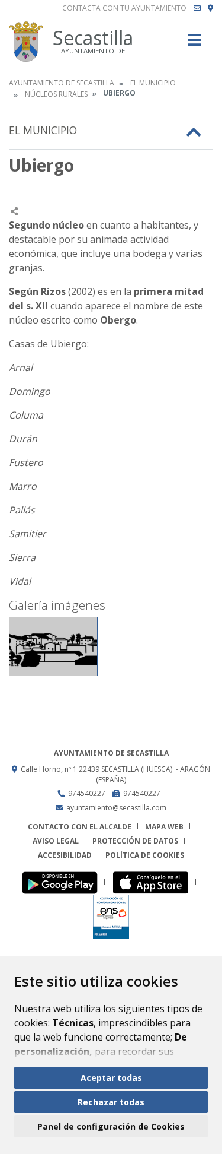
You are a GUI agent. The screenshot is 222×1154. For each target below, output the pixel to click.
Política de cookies (144, 855)
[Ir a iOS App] (154, 882)
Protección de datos (135, 841)
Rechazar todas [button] (111, 1102)
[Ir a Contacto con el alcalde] (197, 8)
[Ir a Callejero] (210, 8)
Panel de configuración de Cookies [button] (111, 1126)
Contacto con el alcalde (79, 827)
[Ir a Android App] (63, 882)
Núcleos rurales (56, 94)
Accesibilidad (65, 855)
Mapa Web (164, 827)
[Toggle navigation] (194, 44)
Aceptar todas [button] (111, 1077)
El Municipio (153, 83)
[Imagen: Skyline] (53, 646)
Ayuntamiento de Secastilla (61, 83)
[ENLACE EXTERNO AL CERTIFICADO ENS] (111, 916)
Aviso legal (56, 841)
